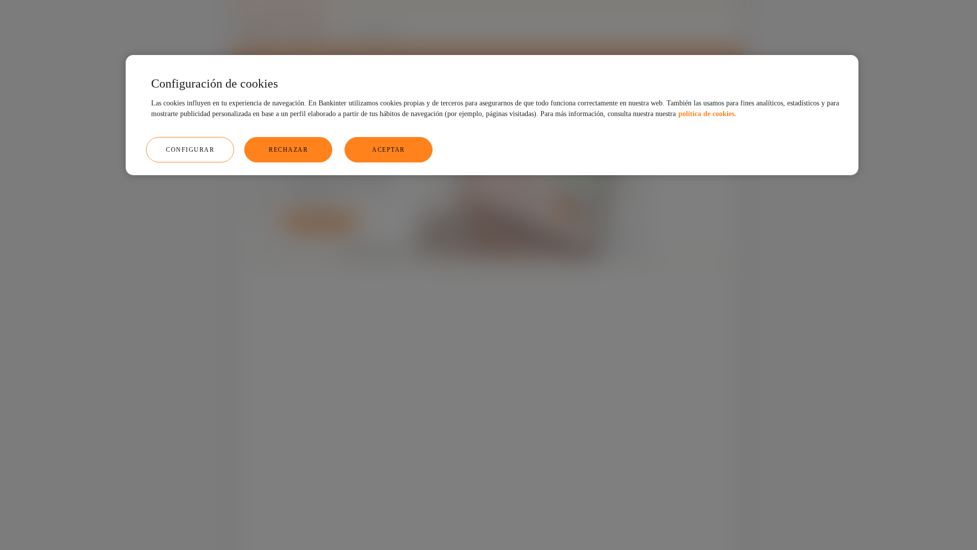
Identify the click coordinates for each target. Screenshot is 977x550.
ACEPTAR (388, 149)
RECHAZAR (288, 149)
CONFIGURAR (190, 149)
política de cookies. (707, 114)
